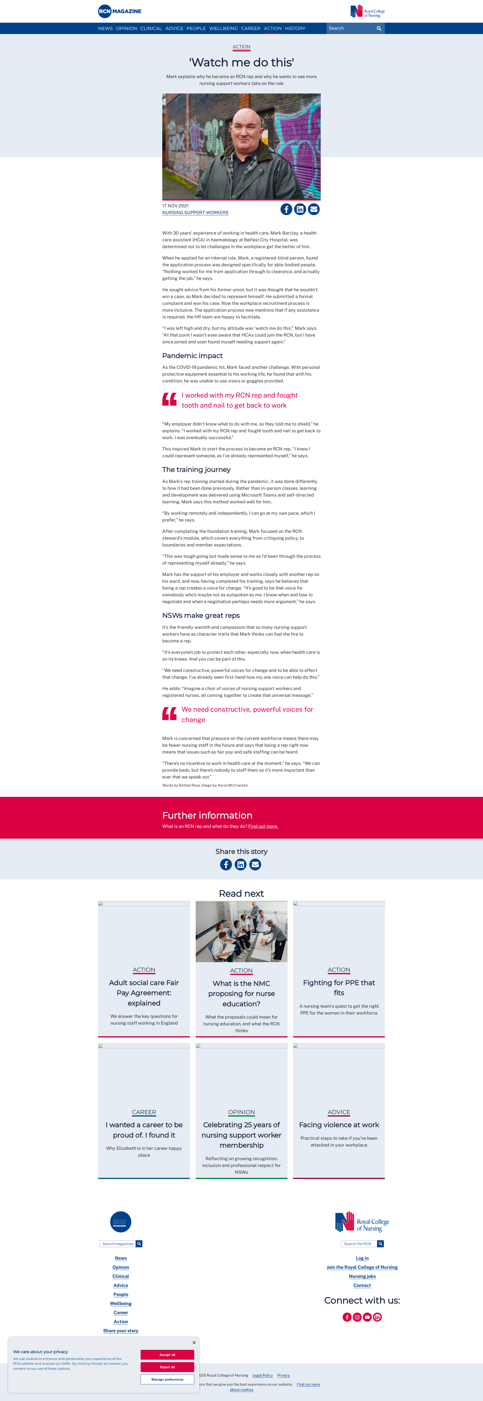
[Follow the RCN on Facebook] (348, 1322)
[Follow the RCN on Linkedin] (377, 1322)
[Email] (314, 209)
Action (273, 28)
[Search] (139, 1243)
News (105, 28)
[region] (103, 1365)
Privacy (283, 1375)
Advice (174, 28)
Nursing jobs (362, 1276)
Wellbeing (223, 28)
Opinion (126, 28)
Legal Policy (263, 1375)
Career (250, 28)
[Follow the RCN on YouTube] (368, 1322)
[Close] (194, 1342)
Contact (362, 1285)
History (295, 28)
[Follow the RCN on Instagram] (358, 1322)
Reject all (167, 1367)
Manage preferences (167, 1379)
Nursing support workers (195, 212)
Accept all (167, 1355)
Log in (362, 1258)
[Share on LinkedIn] (300, 209)
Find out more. (263, 826)
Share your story (120, 1330)
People (196, 28)
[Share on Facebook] (286, 209)
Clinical (151, 28)
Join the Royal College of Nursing (362, 1267)
